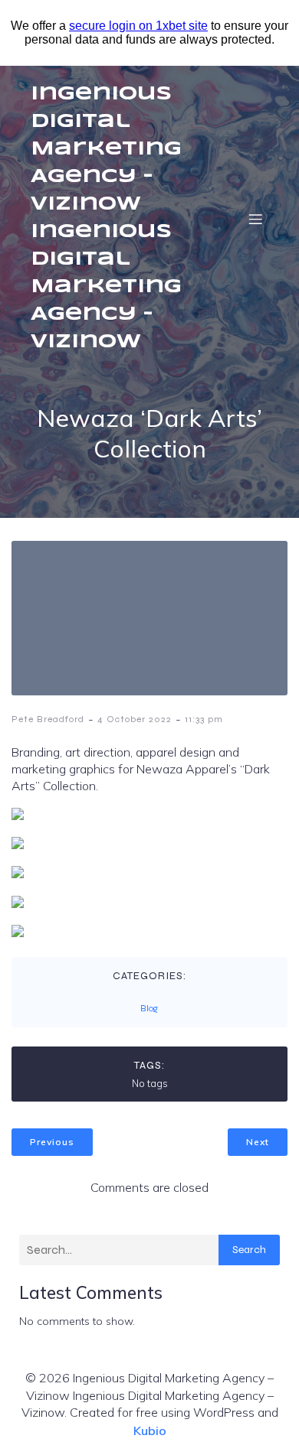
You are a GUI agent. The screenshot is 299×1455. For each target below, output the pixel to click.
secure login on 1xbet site (138, 25)
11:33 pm (204, 719)
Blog (149, 1008)
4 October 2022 (134, 719)
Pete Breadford (48, 719)
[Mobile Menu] (255, 219)
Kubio (149, 1430)
